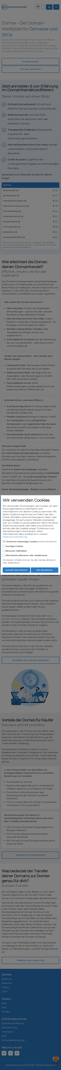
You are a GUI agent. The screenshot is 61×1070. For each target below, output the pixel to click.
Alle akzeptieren (44, 570)
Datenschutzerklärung (15, 536)
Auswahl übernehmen (16, 570)
